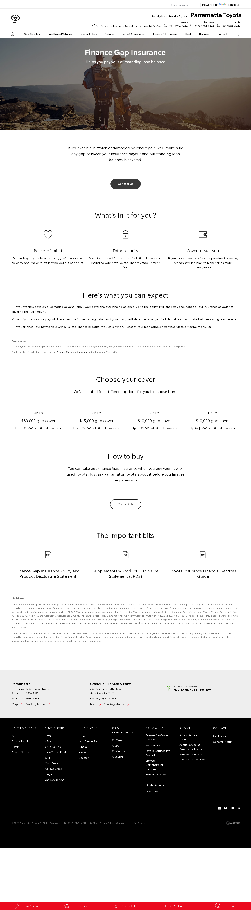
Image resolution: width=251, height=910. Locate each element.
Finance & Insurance (165, 34)
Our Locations (221, 736)
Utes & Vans (88, 728)
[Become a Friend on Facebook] (220, 808)
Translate (233, 4)
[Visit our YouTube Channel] (226, 808)
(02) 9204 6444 (178, 24)
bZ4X (48, 741)
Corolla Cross (53, 768)
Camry (15, 746)
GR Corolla (118, 751)
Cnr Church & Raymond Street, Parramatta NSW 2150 (128, 26)
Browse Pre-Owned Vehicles (158, 737)
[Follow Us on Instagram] (232, 808)
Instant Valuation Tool (156, 777)
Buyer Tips (152, 791)
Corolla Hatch (20, 741)
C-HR (48, 757)
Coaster (84, 757)
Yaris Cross (51, 763)
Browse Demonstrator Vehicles (154, 765)
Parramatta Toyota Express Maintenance (192, 757)
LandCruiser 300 (55, 779)
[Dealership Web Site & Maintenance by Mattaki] (233, 823)
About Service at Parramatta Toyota (190, 747)
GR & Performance (122, 730)
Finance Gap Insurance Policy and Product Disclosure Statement (48, 573)
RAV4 (48, 736)
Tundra (83, 746)
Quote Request (155, 785)
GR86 (115, 745)
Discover (204, 34)
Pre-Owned (155, 728)
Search (237, 34)
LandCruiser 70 (88, 741)
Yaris (14, 736)
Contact (222, 34)
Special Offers (88, 34)
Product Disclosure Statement (72, 351)
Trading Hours (35, 704)
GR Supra (117, 756)
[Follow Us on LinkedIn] (238, 808)
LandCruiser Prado (56, 752)
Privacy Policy (107, 822)
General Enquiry (222, 742)
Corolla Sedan (20, 752)
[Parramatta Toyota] (15, 19)
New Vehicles (32, 34)
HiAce (82, 752)
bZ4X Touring (53, 746)
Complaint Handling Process (131, 822)
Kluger (49, 774)
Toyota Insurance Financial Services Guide (203, 573)
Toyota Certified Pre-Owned (158, 753)
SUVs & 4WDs (55, 728)
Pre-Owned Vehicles (60, 34)
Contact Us (125, 183)
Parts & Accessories (133, 34)
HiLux (82, 736)
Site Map (93, 822)
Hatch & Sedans (24, 728)
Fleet (188, 34)
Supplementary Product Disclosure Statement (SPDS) (125, 573)
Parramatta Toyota (197, 14)
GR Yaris (117, 740)
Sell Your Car (154, 745)
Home (12, 33)
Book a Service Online (188, 737)
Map (15, 704)
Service (109, 34)
